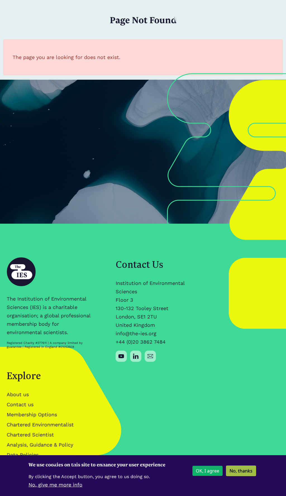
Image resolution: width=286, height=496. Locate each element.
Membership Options (32, 414)
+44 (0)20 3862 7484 (141, 342)
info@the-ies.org (136, 333)
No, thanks (241, 471)
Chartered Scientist (30, 435)
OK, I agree (207, 471)
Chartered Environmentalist (40, 424)
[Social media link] (121, 356)
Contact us (20, 404)
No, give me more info (55, 485)
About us (18, 394)
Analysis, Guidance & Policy (40, 445)
